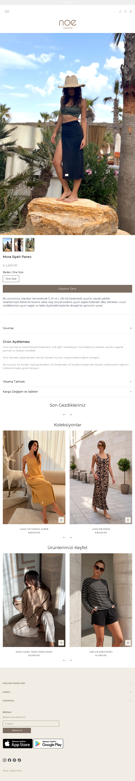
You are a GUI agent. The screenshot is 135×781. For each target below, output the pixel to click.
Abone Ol (17, 730)
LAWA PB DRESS (101, 529)
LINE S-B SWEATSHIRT (101, 651)
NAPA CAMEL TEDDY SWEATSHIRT (34, 651)
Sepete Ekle (67, 288)
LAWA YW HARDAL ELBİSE (34, 529)
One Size (11, 278)
